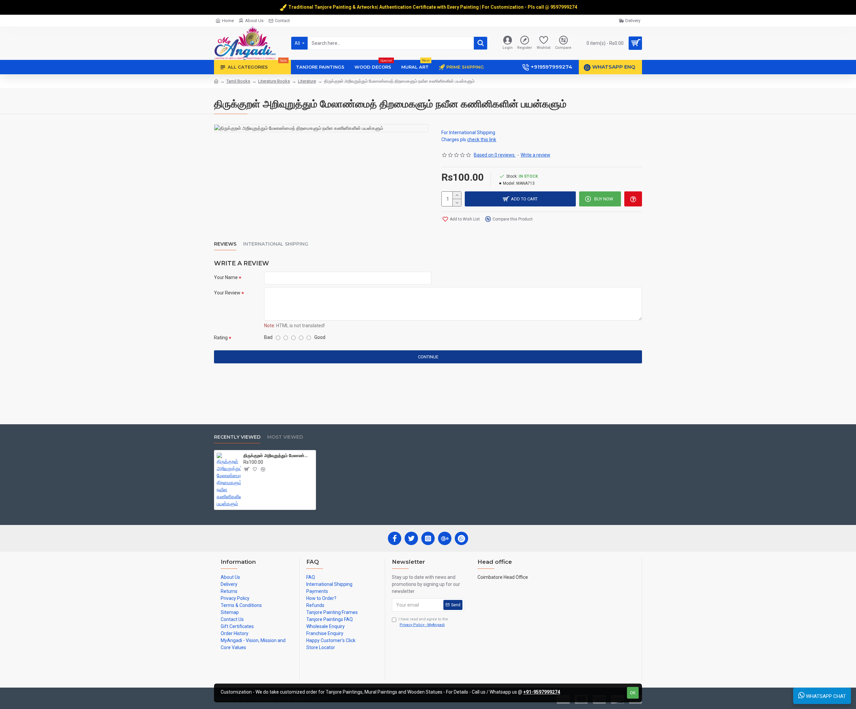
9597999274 (564, 7)
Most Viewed (285, 437)
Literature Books (274, 81)
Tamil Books (238, 81)
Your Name (226, 277)
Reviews (225, 244)
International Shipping (275, 244)
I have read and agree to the (423, 622)
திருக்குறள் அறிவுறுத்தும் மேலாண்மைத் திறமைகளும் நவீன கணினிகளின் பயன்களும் (278, 455)
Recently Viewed (237, 437)
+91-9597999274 (541, 692)
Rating (221, 337)
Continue (428, 356)
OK (633, 692)
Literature (307, 81)
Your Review (227, 292)
